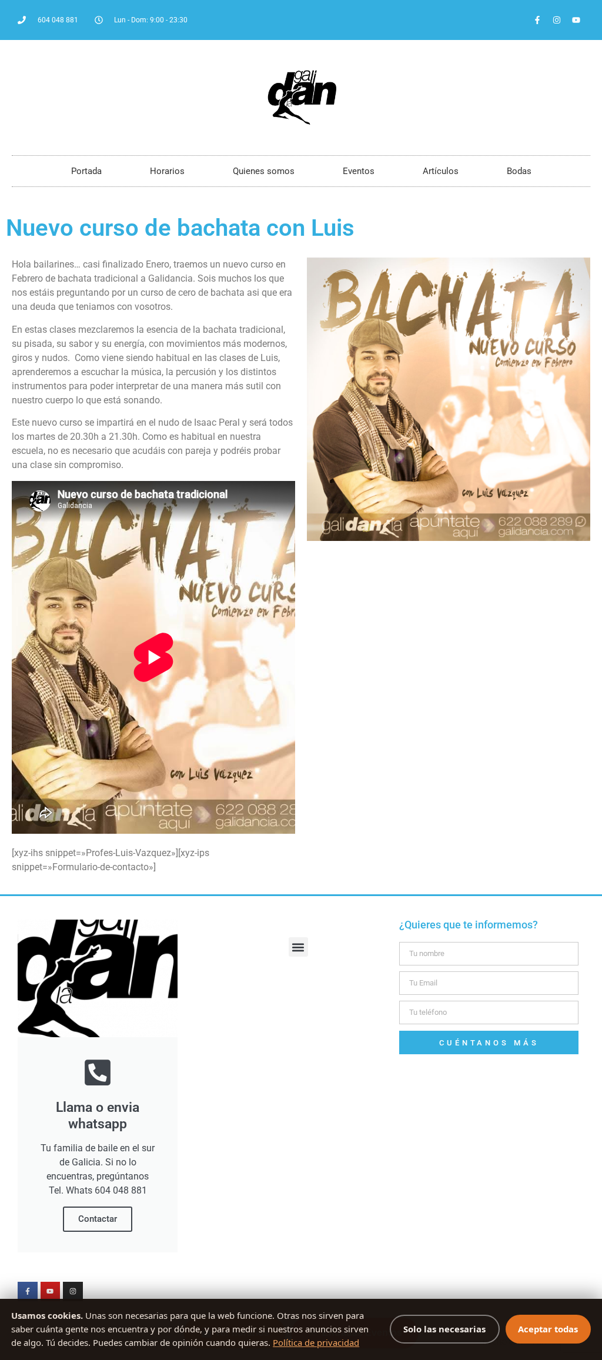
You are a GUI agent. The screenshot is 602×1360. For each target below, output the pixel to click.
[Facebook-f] (537, 20)
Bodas (519, 171)
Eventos (358, 171)
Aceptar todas (548, 1329)
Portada (86, 171)
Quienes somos (264, 171)
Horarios (167, 171)
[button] (298, 947)
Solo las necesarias (444, 1329)
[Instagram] (557, 20)
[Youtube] (576, 20)
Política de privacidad (316, 1342)
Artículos (441, 171)
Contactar (97, 1219)
